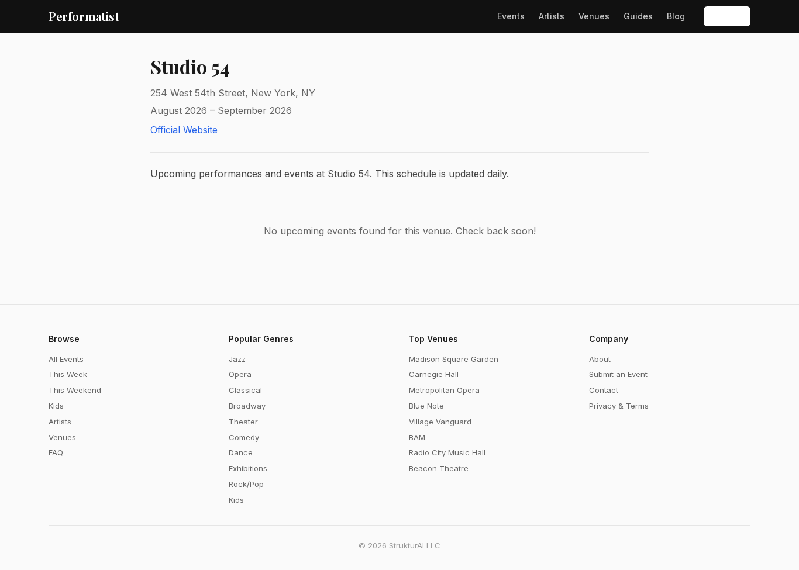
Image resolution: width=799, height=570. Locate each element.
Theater (243, 421)
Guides (638, 16)
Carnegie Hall (434, 374)
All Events (66, 359)
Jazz (237, 359)
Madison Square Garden (453, 359)
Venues (593, 16)
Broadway (247, 405)
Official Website (184, 130)
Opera (240, 374)
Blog (676, 16)
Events (511, 16)
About (600, 359)
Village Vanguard (440, 421)
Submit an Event (618, 374)
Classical (245, 390)
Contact (603, 390)
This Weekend (75, 390)
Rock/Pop (246, 484)
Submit (727, 16)
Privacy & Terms (619, 405)
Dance (241, 452)
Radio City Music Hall (447, 452)
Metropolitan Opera (444, 390)
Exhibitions (248, 468)
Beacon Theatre (439, 468)
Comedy (244, 437)
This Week (68, 374)
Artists (551, 16)
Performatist (84, 16)
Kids (56, 405)
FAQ (56, 452)
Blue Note (426, 405)
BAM (417, 437)
